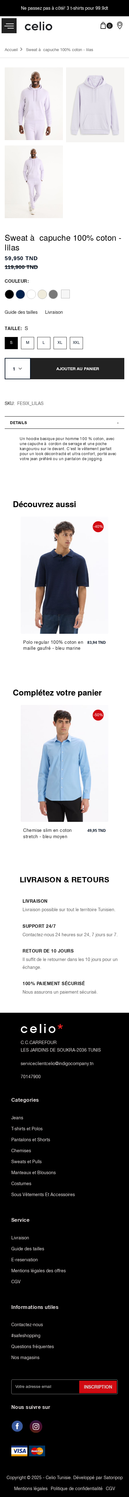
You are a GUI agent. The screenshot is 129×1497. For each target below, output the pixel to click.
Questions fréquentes (32, 1346)
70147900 (31, 1076)
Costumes (21, 1183)
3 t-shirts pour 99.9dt (87, 8)
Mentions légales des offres (38, 1270)
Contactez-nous (27, 1324)
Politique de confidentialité (77, 1488)
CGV (16, 1281)
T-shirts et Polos (27, 1128)
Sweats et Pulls (26, 1161)
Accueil (11, 49)
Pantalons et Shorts (30, 1139)
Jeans (17, 1117)
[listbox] (63, 294)
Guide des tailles (21, 312)
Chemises (21, 1150)
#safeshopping (25, 1335)
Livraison (54, 312)
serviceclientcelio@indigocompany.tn (57, 1063)
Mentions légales (31, 1488)
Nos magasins (25, 1357)
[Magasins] (119, 25)
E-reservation (24, 1259)
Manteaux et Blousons (33, 1172)
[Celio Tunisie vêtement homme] (40, 26)
